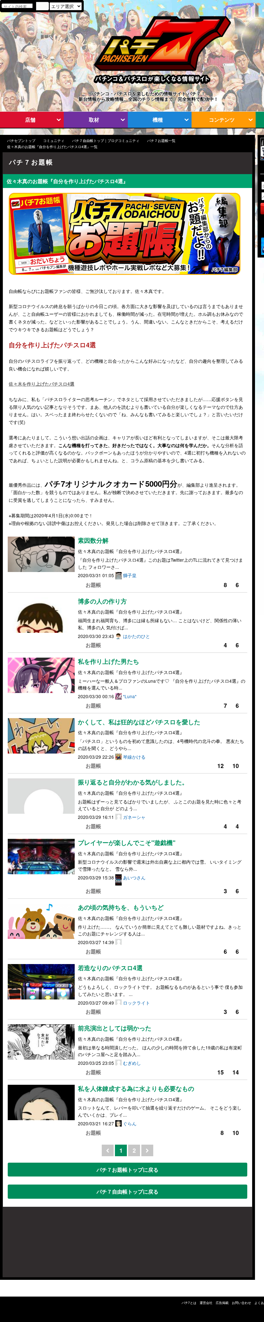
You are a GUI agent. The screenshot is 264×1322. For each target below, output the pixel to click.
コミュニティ (53, 140)
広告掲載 (222, 1302)
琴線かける (134, 757)
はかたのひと (136, 636)
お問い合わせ (241, 1302)
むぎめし (132, 1063)
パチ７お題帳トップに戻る (127, 1169)
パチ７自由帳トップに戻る (127, 1191)
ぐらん (130, 1123)
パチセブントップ (21, 140)
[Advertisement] (33, 1245)
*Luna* (130, 696)
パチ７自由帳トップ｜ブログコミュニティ (105, 140)
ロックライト (136, 1002)
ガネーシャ (134, 817)
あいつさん (134, 877)
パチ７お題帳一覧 (161, 140)
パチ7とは (189, 1302)
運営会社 (206, 1302)
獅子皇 (130, 575)
